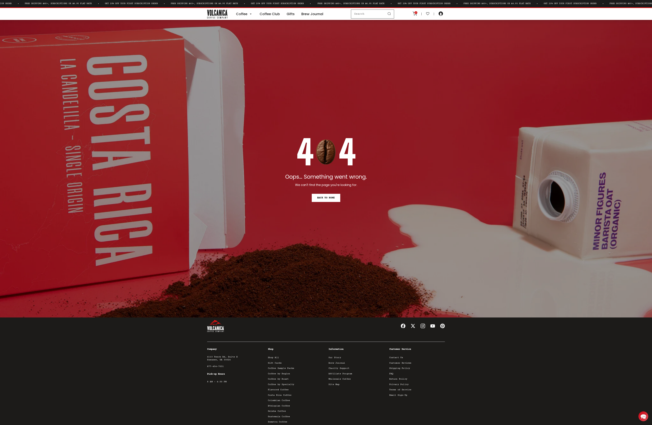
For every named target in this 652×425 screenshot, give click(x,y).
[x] (413, 326)
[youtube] (432, 326)
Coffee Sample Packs (281, 368)
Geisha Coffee (277, 411)
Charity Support (339, 368)
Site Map (334, 384)
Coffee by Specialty (281, 384)
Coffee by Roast (278, 379)
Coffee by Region (279, 374)
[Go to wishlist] (427, 14)
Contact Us (396, 358)
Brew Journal (337, 363)
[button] (643, 416)
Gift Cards (275, 363)
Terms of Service (400, 390)
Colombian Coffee (279, 400)
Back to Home (326, 198)
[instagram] (422, 326)
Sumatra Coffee (277, 422)
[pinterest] (442, 326)
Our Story (335, 358)
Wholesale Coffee (340, 379)
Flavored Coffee (278, 390)
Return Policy (398, 379)
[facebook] (403, 326)
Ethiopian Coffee (279, 406)
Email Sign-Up (398, 395)
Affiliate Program (340, 374)
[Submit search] (389, 14)
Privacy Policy (399, 384)
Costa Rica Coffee (280, 395)
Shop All (273, 358)
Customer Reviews (400, 363)
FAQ (391, 374)
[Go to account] (441, 14)
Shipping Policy (399, 368)
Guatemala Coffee (279, 417)
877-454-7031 (215, 366)
